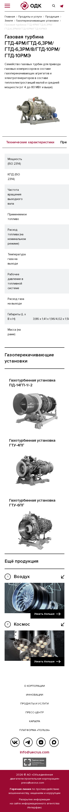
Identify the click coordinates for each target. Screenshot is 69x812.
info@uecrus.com (34, 752)
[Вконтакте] (15, 742)
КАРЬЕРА (34, 721)
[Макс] (54, 742)
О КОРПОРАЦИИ (34, 686)
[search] (53, 5)
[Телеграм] (28, 742)
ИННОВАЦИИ (34, 694)
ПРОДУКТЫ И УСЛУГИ (34, 703)
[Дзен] (41, 742)
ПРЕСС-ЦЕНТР (34, 712)
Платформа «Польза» (34, 730)
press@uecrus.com (32, 782)
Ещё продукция (21, 561)
